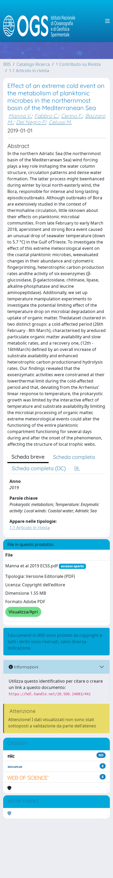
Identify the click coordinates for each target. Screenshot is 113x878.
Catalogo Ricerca (33, 64)
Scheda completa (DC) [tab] (39, 468)
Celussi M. (60, 122)
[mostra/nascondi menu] (107, 21)
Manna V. (19, 115)
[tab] (77, 468)
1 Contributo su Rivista (78, 64)
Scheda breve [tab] (28, 456)
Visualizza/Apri (23, 612)
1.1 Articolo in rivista (29, 70)
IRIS (7, 64)
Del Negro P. (30, 122)
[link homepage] (41, 21)
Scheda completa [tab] (74, 457)
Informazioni (25, 666)
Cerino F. (71, 115)
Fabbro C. (46, 115)
